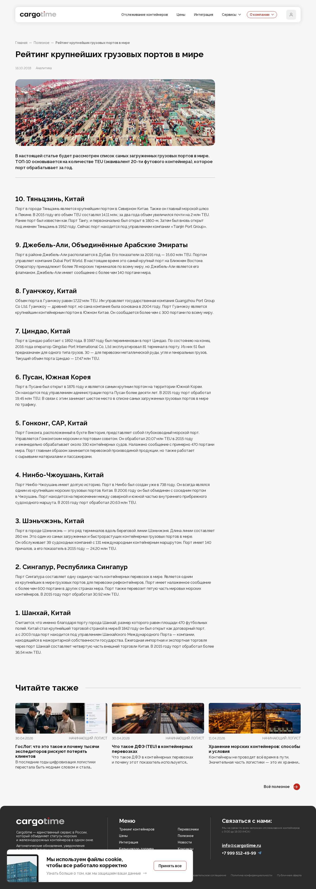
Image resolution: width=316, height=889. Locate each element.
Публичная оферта (289, 875)
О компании (259, 14)
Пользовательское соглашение (206, 875)
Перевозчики (188, 829)
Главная (21, 43)
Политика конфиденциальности (251, 875)
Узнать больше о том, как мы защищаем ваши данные (93, 873)
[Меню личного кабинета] (291, 15)
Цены (181, 14)
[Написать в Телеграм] (259, 853)
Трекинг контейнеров (136, 829)
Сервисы (229, 14)
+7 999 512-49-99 (239, 853)
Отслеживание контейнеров (144, 14)
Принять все (170, 866)
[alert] (100, 865)
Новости (185, 842)
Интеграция (203, 14)
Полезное (41, 43)
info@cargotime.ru (241, 845)
